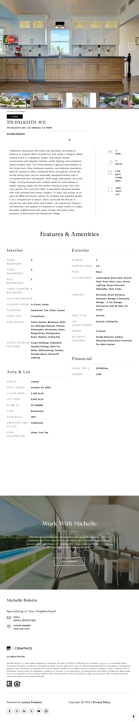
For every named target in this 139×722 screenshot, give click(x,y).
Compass (102, 663)
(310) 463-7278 (21, 629)
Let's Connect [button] (69, 561)
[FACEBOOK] (9, 711)
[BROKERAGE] (46, 711)
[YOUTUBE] (39, 711)
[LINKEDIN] (24, 711)
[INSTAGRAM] (17, 711)
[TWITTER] (31, 711)
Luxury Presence (32, 702)
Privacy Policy (101, 702)
